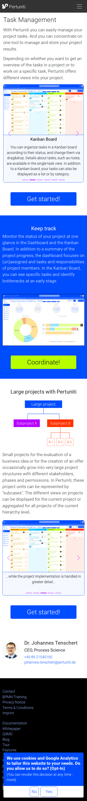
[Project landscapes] (62, 180)
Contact (8, 691)
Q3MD (7, 734)
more (11, 780)
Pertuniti (16, 6)
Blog (6, 739)
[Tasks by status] (40, 180)
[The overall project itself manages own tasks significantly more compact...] (36, 593)
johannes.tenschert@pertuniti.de (50, 662)
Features (9, 750)
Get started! (43, 199)
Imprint (8, 713)
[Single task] (54, 180)
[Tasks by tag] (47, 180)
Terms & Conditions (18, 708)
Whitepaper (11, 729)
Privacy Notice (13, 702)
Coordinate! (43, 362)
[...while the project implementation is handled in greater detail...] (43, 593)
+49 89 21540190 (38, 657)
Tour (6, 745)
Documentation (14, 723)
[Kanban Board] (33, 180)
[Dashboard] (25, 180)
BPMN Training (14, 697)
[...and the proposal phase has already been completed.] (51, 593)
